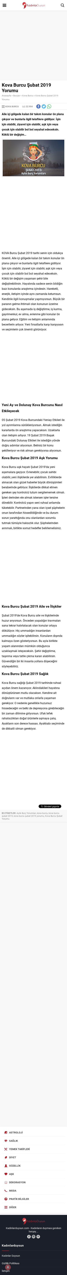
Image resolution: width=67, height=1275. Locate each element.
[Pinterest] (38, 1236)
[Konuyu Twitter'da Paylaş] (44, 106)
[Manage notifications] (8, 1267)
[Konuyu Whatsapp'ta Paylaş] (49, 106)
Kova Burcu (27, 95)
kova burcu (42, 813)
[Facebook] (29, 1236)
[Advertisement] (33, 45)
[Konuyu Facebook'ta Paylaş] (38, 106)
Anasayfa (6, 95)
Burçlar (16, 95)
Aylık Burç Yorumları (26, 813)
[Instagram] (33, 1236)
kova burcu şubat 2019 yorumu (29, 815)
